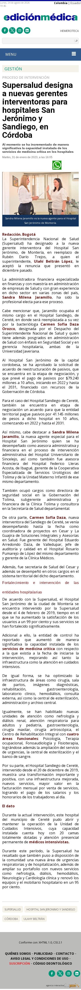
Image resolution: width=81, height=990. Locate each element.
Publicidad (43, 953)
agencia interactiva (55, 985)
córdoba (11, 919)
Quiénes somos (18, 953)
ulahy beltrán (34, 919)
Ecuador (75, 3)
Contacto (65, 953)
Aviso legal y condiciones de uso (39, 958)
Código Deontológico (52, 963)
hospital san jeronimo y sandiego (51, 909)
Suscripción (19, 963)
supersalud (12, 909)
